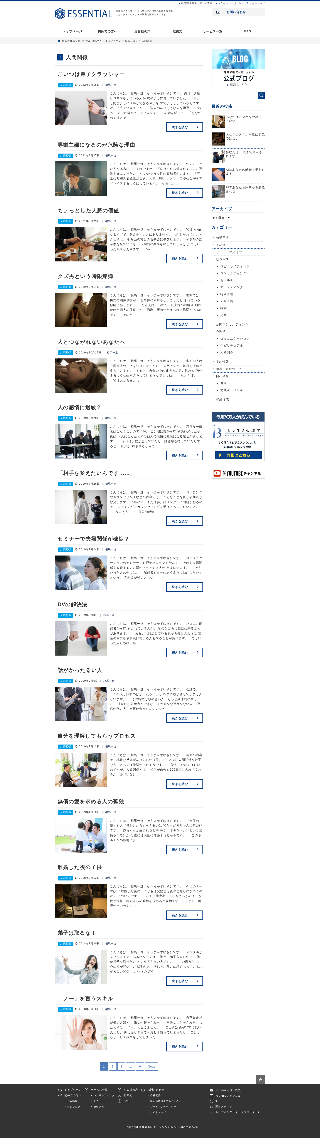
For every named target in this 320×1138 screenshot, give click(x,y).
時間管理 (226, 294)
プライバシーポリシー (231, 3)
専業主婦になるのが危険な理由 (96, 145)
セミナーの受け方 (229, 252)
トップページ (72, 31)
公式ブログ (73, 1106)
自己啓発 (222, 376)
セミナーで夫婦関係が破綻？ (94, 539)
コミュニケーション (235, 338)
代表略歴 (72, 1101)
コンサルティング (233, 273)
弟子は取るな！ (77, 933)
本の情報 (222, 361)
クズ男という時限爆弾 (85, 276)
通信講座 (99, 1106)
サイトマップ (257, 3)
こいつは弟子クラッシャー (91, 74)
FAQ (247, 31)
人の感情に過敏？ (80, 407)
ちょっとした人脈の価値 (88, 210)
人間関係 (65, 85)
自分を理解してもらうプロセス (97, 736)
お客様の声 (142, 31)
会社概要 (155, 1095)
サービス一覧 (212, 31)
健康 (223, 383)
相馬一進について (229, 369)
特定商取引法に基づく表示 (196, 3)
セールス (226, 280)
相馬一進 (110, 84)
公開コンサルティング (232, 324)
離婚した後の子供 (80, 867)
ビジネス (222, 259)
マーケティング (231, 287)
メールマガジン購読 (228, 1090)
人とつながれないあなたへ (91, 342)
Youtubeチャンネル (228, 1095)
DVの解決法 (72, 604)
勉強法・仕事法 (231, 390)
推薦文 (177, 31)
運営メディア (223, 1106)
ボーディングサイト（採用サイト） (238, 1112)
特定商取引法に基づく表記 (166, 1101)
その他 (221, 245)
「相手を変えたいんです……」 (96, 473)
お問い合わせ (236, 12)
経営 (223, 308)
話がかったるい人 (80, 670)
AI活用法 (222, 237)
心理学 (221, 331)
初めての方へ (107, 31)
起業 (223, 315)
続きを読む (180, 127)
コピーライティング (235, 266)
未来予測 (226, 301)
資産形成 (222, 399)
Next (151, 1066)
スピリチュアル (231, 345)
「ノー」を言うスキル (85, 998)
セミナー (99, 1101)
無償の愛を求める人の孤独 (91, 801)
